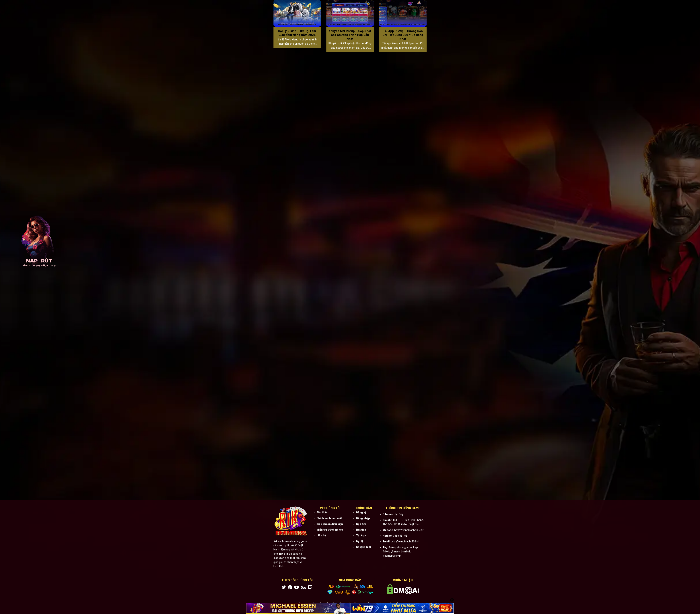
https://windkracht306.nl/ (409, 530)
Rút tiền (361, 529)
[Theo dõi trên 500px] (303, 587)
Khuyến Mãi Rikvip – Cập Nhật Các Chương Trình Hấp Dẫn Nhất (349, 35)
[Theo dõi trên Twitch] (310, 587)
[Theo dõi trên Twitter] (284, 587)
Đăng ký (361, 512)
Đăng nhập (363, 518)
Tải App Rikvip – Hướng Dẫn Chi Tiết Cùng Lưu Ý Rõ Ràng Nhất (402, 35)
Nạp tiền (361, 524)
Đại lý (359, 541)
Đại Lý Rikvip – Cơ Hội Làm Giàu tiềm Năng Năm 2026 (297, 33)
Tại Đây (398, 514)
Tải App (361, 535)
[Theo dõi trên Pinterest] (290, 587)
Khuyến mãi (363, 547)
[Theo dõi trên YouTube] (296, 587)
